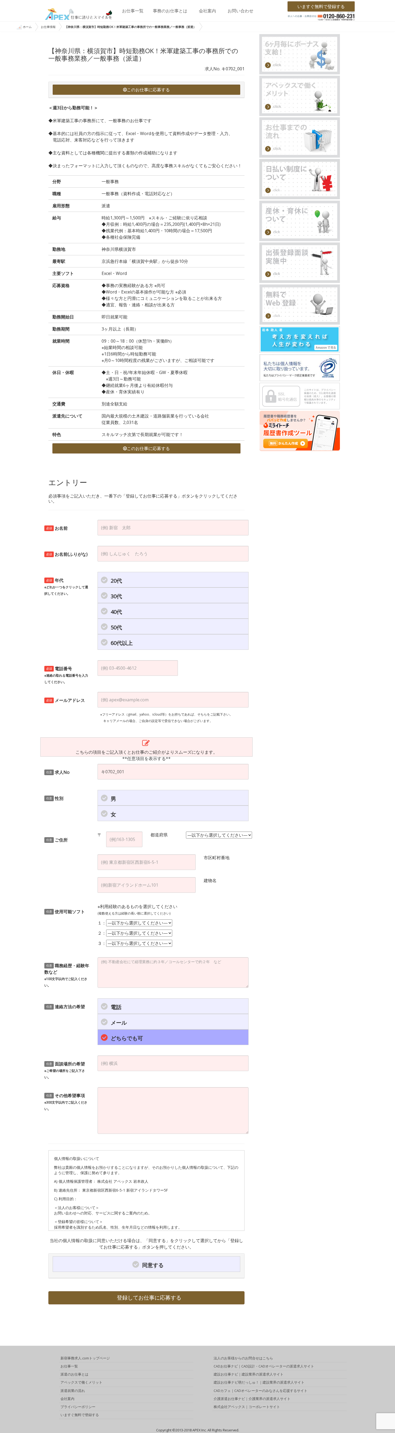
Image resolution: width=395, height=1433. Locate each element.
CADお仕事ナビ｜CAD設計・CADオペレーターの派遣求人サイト (264, 1366)
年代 (66, 586)
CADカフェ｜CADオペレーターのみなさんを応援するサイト (260, 1390)
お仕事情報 (48, 27)
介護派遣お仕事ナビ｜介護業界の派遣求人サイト (252, 1398)
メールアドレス (65, 700)
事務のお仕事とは (170, 11)
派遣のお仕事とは (74, 1374)
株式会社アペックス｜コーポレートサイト (247, 1406)
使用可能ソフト (65, 912)
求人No (58, 772)
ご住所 (57, 840)
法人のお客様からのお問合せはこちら (243, 1358)
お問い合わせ (240, 11)
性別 (55, 798)
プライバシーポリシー (77, 1406)
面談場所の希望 (64, 1070)
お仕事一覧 (132, 11)
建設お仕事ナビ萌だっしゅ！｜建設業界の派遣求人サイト (259, 1382)
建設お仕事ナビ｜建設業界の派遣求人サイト (248, 1374)
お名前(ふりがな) (67, 554)
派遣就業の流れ (72, 1390)
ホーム (27, 27)
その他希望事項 (65, 1102)
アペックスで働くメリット (81, 1382)
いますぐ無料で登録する (321, 6)
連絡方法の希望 (65, 1007)
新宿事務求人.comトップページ (85, 1358)
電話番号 (66, 675)
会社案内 (207, 11)
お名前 (57, 528)
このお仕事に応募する (148, 90)
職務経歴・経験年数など (66, 975)
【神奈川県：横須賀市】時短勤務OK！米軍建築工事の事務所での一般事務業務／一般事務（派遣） (130, 27)
